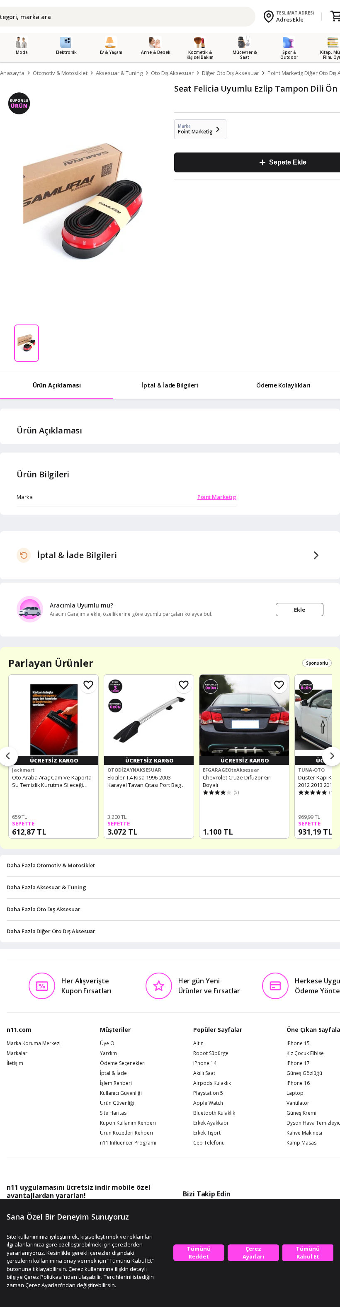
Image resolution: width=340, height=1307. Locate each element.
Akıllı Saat (204, 1073)
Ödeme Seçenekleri (123, 1063)
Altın (198, 1043)
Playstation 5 (208, 1093)
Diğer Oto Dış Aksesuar (230, 73)
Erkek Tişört (207, 1133)
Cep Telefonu (209, 1143)
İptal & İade (113, 1073)
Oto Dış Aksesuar (172, 73)
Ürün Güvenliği (117, 1103)
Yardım (108, 1053)
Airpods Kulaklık (212, 1083)
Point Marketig (216, 497)
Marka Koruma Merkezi (34, 1043)
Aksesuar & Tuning (119, 73)
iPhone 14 (204, 1063)
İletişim (15, 1063)
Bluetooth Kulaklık (214, 1113)
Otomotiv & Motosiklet (60, 73)
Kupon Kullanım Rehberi (128, 1123)
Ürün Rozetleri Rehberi (126, 1133)
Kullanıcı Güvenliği (121, 1093)
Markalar (17, 1053)
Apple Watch (208, 1103)
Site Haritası (114, 1113)
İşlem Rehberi (116, 1083)
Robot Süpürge (210, 1053)
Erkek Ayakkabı (210, 1123)
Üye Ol (108, 1043)
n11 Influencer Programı (128, 1143)
